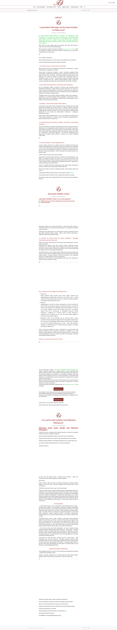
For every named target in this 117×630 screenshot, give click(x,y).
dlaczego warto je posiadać (69, 49)
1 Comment (54, 425)
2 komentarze (53, 32)
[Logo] (58, 2)
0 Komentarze (53, 196)
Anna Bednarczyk (62, 32)
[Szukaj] (84, 6)
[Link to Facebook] (108, 3)
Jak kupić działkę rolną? (59, 193)
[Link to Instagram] (112, 3)
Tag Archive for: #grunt (32, 10)
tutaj (65, 610)
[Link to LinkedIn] (110, 3)
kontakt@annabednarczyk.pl (70, 384)
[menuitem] (34, 6)
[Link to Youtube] (114, 3)
